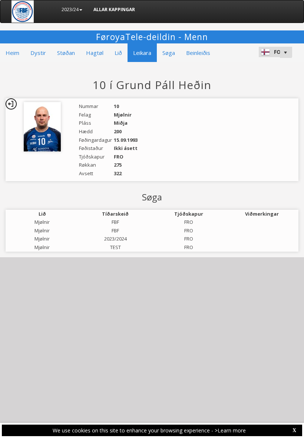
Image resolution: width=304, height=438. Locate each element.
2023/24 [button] (70, 9)
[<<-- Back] (11, 104)
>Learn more (230, 430)
